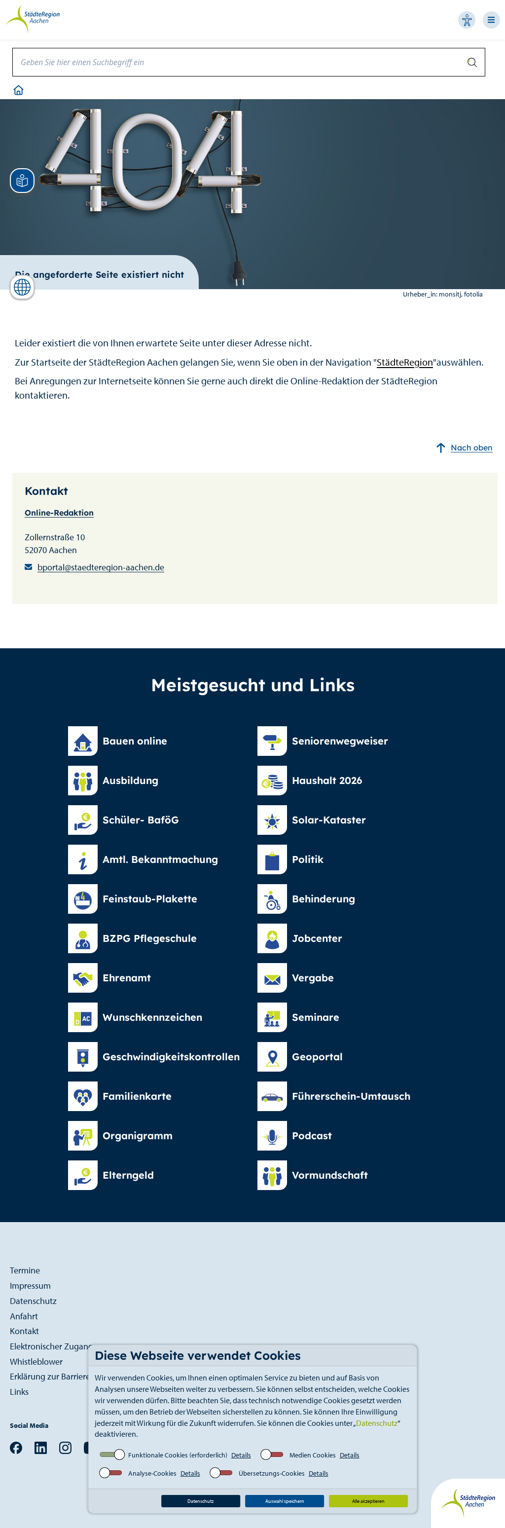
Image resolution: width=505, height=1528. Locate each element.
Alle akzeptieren (368, 1501)
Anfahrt (24, 1316)
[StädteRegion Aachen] (32, 18)
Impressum (30, 1285)
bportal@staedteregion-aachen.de (100, 567)
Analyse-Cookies (152, 1473)
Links (19, 1391)
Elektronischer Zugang (51, 1346)
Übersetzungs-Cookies (272, 1473)
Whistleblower (36, 1361)
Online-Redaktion (59, 513)
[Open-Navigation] (494, 20)
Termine (25, 1270)
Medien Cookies (312, 1455)
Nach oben (472, 447)
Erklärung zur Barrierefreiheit (63, 1376)
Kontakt (24, 1331)
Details (241, 1455)
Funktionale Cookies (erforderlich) (177, 1455)
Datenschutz (376, 1423)
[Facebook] (16, 1447)
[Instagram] (65, 1447)
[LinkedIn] (40, 1447)
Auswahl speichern (284, 1501)
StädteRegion (405, 362)
